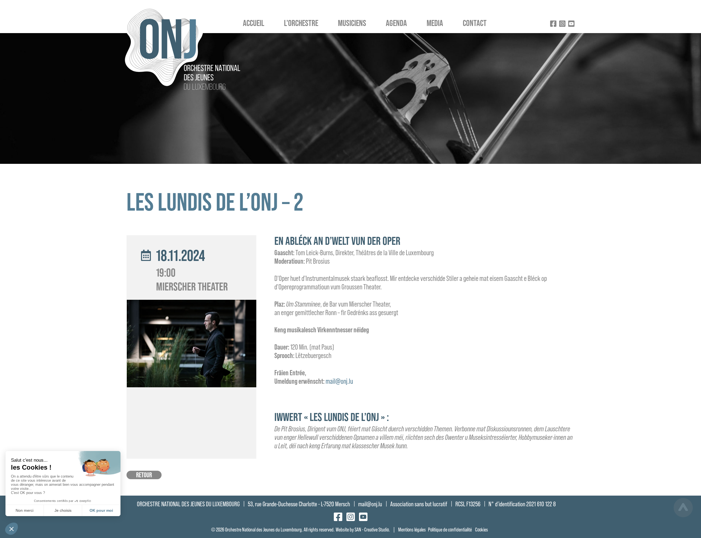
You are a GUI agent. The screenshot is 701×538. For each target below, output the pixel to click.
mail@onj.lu (339, 381)
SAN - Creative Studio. (372, 530)
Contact (475, 23)
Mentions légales (412, 530)
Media (435, 23)
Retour (144, 475)
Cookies (481, 530)
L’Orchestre (301, 23)
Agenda (396, 23)
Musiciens (352, 23)
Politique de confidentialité (450, 530)
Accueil (253, 23)
